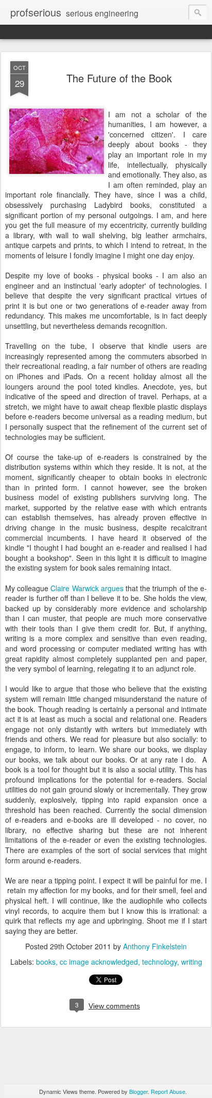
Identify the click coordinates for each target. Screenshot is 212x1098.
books (46, 962)
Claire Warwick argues (86, 588)
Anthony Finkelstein (155, 946)
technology (159, 962)
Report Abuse (168, 1091)
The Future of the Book (119, 77)
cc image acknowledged (99, 962)
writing (191, 962)
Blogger (138, 1091)
